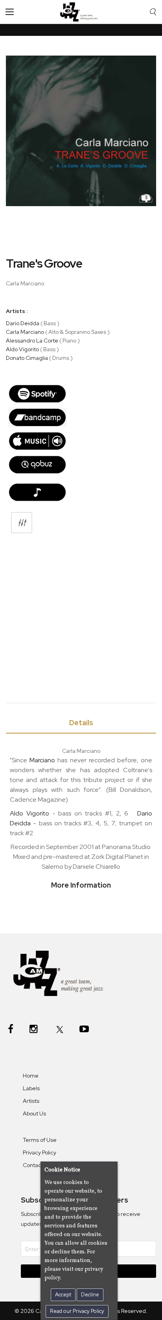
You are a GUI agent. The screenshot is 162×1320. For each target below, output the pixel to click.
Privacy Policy (39, 1152)
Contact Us (37, 1165)
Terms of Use (40, 1139)
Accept (63, 1294)
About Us (34, 1113)
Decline (90, 1294)
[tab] (81, 724)
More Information (81, 885)
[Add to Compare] (21, 522)
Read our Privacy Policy (77, 1311)
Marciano (42, 760)
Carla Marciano (25, 331)
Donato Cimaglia (27, 357)
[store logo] (81, 12)
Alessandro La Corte (32, 340)
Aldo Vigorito (22, 349)
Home (31, 1075)
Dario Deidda (22, 323)
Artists (31, 1100)
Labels (31, 1088)
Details (81, 722)
